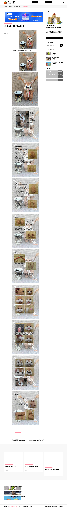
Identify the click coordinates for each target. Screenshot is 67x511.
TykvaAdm (6, 31)
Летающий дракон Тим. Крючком (17, 496)
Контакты (61, 506)
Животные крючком (9, 464)
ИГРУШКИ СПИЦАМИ (26, 1)
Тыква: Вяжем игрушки (13, 506)
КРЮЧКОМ (42, 1)
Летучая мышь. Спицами (16, 491)
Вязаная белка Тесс (10, 466)
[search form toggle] (63, 2)
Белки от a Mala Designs (31, 466)
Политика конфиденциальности (51, 506)
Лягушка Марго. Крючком (16, 486)
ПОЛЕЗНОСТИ (56, 1)
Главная (19, 1)
